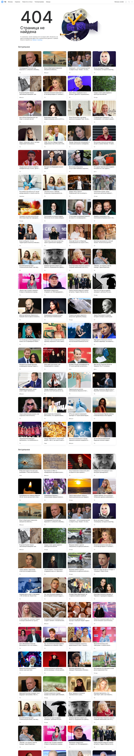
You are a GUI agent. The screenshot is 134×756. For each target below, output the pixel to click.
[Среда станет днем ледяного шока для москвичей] (104, 87)
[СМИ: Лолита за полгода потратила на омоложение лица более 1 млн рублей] (79, 482)
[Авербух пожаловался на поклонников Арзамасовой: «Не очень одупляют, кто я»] (104, 211)
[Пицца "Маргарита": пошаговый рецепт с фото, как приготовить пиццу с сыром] (54, 433)
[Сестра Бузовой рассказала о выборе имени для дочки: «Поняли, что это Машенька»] (104, 581)
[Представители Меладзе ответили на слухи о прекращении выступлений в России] (79, 458)
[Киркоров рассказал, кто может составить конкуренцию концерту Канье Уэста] (104, 482)
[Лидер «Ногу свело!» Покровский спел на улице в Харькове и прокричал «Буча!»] (79, 186)
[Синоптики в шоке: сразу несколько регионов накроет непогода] (104, 186)
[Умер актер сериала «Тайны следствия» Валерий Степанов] (104, 556)
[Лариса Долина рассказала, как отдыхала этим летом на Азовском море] (29, 408)
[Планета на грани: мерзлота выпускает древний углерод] (79, 309)
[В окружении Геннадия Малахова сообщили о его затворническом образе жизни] (54, 581)
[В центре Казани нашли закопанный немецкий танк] (29, 87)
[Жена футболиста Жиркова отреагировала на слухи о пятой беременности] (79, 235)
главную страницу (37, 40)
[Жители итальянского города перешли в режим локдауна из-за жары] (79, 433)
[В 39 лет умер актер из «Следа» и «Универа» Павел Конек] (104, 712)
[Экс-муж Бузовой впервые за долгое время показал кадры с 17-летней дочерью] (54, 737)
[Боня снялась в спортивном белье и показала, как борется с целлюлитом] (29, 507)
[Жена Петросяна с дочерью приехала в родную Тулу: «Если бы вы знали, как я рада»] (79, 112)
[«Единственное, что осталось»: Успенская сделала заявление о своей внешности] (104, 638)
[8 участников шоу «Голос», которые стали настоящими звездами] (54, 556)
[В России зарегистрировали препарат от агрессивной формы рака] (79, 408)
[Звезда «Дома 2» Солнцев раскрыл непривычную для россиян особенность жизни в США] (79, 532)
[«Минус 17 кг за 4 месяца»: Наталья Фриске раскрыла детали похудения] (29, 458)
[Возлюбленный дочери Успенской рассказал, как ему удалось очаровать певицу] (29, 260)
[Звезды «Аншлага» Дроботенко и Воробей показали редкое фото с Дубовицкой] (104, 384)
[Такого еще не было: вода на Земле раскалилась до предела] (79, 638)
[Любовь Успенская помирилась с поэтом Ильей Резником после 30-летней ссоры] (79, 334)
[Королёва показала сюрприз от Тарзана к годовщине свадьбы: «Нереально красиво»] (104, 737)
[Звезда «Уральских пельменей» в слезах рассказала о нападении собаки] (79, 136)
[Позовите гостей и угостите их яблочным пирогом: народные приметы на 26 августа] (29, 211)
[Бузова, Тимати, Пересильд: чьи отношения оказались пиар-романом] (79, 556)
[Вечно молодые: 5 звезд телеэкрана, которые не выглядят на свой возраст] (104, 62)
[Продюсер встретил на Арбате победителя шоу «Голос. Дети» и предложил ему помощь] (29, 161)
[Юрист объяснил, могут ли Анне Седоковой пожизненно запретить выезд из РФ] (29, 136)
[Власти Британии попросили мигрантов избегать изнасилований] (54, 62)
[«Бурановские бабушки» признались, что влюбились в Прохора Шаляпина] (29, 433)
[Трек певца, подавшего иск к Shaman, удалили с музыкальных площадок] (79, 87)
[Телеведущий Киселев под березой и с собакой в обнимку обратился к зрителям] (29, 62)
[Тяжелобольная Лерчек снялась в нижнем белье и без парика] (104, 408)
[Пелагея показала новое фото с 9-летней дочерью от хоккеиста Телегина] (54, 87)
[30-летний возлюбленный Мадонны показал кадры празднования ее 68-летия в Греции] (104, 433)
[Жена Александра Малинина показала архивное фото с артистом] (104, 532)
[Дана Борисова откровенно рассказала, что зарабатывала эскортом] (54, 408)
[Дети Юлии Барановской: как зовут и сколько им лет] (29, 112)
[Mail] (2, 2)
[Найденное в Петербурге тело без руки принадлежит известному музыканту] (104, 613)
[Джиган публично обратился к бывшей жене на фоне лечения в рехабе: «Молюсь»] (29, 309)
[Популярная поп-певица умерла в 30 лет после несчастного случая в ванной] (29, 638)
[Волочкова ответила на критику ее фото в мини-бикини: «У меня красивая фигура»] (104, 136)
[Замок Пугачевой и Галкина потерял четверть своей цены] (104, 309)
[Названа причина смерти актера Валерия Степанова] (54, 458)
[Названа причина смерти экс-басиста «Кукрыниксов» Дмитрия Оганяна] (54, 260)
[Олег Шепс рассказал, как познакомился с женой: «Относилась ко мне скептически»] (54, 359)
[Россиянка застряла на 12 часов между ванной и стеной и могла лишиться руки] (29, 186)
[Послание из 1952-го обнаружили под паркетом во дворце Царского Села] (54, 613)
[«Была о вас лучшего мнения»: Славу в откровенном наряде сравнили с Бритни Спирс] (29, 285)
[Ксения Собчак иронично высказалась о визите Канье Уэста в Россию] (104, 458)
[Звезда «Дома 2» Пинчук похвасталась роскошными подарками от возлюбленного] (104, 507)
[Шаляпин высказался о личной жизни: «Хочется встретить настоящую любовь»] (104, 235)
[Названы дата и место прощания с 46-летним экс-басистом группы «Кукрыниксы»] (29, 737)
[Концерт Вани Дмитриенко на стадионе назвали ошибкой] (79, 737)
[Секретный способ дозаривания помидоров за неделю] (79, 581)
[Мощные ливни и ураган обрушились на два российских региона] (79, 687)
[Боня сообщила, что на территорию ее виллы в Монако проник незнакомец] (29, 235)
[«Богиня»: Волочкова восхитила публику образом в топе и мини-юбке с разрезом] (54, 334)
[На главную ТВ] (4, 2)
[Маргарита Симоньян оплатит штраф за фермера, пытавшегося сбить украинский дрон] (104, 334)
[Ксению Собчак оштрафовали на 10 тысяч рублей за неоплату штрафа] (79, 359)
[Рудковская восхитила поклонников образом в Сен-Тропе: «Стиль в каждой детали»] (79, 384)
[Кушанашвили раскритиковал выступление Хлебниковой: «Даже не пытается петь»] (54, 309)
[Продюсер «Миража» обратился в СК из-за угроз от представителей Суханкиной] (29, 581)
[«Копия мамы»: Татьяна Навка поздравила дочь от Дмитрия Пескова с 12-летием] (54, 712)
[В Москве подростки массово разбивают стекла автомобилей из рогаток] (29, 613)
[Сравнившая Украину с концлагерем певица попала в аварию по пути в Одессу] (54, 638)
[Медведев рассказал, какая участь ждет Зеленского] (29, 384)
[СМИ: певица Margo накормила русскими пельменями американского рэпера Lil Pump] (54, 507)
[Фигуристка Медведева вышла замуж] (54, 161)
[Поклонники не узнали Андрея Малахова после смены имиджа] (54, 211)
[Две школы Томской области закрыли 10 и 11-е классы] (104, 359)
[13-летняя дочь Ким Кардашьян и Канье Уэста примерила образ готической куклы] (29, 334)
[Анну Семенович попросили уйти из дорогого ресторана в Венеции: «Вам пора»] (79, 613)
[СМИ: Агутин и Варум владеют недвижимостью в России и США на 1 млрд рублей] (54, 136)
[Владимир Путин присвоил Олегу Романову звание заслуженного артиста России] (54, 482)
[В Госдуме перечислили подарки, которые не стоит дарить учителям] (104, 161)
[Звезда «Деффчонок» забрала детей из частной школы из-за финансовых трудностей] (54, 384)
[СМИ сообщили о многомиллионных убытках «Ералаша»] (79, 507)
